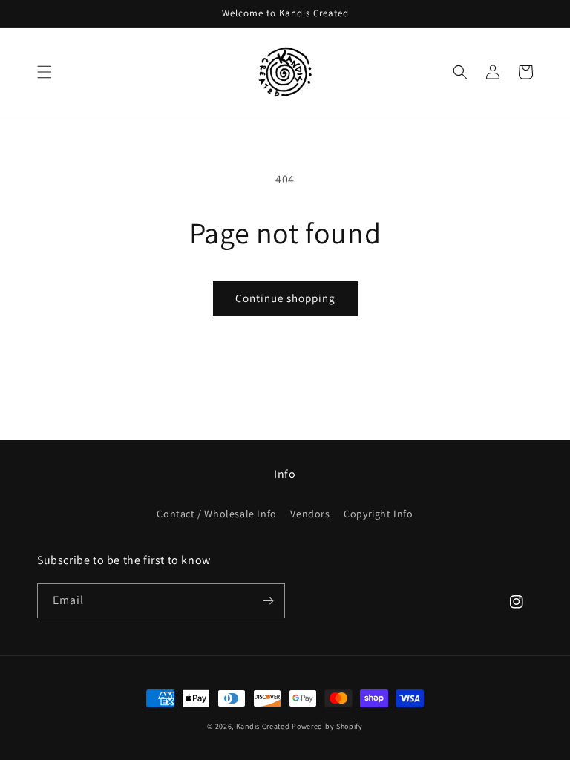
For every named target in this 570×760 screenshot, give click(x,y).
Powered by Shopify (327, 726)
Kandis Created (263, 726)
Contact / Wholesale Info (216, 513)
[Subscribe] (268, 600)
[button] (44, 72)
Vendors (310, 513)
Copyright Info (378, 513)
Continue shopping (285, 298)
